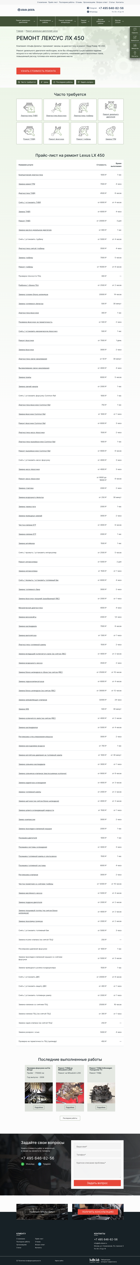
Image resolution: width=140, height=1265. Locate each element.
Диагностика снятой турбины (31, 248)
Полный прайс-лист (42, 1212)
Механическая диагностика (31, 608)
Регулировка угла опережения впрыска (36, 736)
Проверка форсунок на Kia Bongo (38, 1069)
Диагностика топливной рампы (32, 644)
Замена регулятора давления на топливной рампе (40, 755)
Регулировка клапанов (28, 875)
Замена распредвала (28, 626)
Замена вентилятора (27, 635)
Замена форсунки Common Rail (32, 414)
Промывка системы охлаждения (33, 847)
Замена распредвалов (28, 727)
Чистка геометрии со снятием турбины (36, 884)
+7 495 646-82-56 (111, 8)
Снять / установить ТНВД (30, 202)
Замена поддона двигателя (30, 902)
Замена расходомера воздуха (32, 746)
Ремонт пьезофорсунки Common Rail (34, 451)
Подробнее (39, 1107)
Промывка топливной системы (32, 865)
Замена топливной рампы (30, 792)
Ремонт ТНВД (24, 221)
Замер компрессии (27, 819)
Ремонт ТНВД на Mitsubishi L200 (65, 1069)
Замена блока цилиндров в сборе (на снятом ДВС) (41, 672)
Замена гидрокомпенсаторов (31, 681)
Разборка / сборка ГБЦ (29, 285)
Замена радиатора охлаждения (32, 783)
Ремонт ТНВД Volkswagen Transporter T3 (100, 1069)
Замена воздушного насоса (30, 663)
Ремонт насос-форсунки (29, 479)
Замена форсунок (26, 350)
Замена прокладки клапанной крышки (35, 829)
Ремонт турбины (26, 267)
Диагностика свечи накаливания (33, 359)
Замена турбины (26, 257)
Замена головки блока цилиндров (33, 294)
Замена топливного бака (29, 589)
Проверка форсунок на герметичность (35, 322)
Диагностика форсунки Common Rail (34, 405)
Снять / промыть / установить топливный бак (39, 580)
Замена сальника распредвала (32, 764)
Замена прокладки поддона (31, 921)
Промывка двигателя (28, 838)
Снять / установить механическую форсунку (38, 331)
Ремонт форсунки (26, 340)
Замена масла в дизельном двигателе (35, 230)
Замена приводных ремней (30, 516)
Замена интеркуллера (28, 571)
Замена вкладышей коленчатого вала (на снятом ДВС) (42, 654)
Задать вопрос (97, 1183)
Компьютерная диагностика (31, 175)
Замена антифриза (27, 543)
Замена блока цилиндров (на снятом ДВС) (37, 690)
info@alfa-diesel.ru (100, 1243)
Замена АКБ (24, 709)
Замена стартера (26, 488)
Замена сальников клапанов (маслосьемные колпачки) (42, 773)
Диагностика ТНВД (27, 193)
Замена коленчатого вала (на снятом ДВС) (37, 718)
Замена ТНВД (24, 211)
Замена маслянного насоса (30, 893)
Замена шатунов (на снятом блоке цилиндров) (39, 801)
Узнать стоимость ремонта (38, 71)
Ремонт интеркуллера (28, 562)
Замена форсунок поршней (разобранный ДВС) (39, 598)
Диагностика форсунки (29, 313)
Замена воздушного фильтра (31, 497)
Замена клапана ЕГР (27, 534)
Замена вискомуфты (27, 617)
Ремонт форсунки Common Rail (32, 423)
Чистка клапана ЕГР (27, 525)
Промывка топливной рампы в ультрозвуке (38, 856)
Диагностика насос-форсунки (32, 432)
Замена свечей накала (28, 386)
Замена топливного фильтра (31, 303)
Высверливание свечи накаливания (34, 368)
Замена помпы (25, 377)
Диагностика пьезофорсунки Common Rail (37, 442)
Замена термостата (27, 506)
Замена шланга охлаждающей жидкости (36, 810)
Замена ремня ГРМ (27, 184)
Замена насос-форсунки (29, 469)
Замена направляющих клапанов (33, 700)
